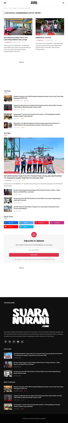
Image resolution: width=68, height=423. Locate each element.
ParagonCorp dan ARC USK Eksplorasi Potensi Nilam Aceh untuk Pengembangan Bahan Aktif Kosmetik (37, 199)
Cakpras (43, 418)
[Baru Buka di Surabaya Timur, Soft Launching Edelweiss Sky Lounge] (18, 26)
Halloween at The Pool (43, 37)
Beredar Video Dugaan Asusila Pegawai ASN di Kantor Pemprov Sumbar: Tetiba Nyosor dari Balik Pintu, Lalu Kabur (37, 191)
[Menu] (5, 3)
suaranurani (8, 42)
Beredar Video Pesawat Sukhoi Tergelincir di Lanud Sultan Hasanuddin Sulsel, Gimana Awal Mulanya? (36, 207)
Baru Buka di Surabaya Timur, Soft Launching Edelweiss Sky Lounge (16, 39)
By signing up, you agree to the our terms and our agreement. (35, 259)
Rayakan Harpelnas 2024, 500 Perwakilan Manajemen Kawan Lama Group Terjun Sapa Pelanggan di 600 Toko (38, 97)
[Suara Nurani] (34, 3)
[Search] (63, 3)
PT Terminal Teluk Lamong (11, 172)
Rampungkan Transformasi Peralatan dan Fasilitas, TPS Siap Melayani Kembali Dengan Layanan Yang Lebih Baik (37, 115)
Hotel (6, 34)
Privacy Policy (45, 259)
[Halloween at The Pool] (50, 26)
